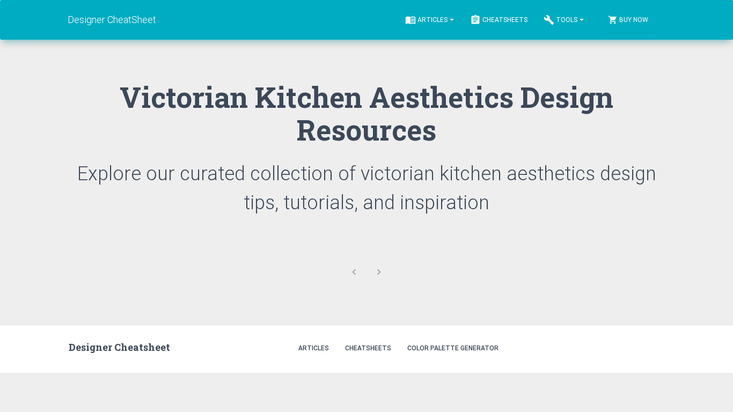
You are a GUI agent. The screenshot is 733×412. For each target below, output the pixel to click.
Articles (432, 20)
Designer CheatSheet (112, 19)
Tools (566, 20)
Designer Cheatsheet (119, 347)
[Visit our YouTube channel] (653, 347)
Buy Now (633, 20)
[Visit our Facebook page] (630, 347)
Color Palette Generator (453, 348)
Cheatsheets (504, 20)
